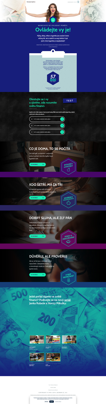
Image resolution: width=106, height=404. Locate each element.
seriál (67, 300)
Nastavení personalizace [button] (53, 390)
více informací (34, 164)
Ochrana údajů (53, 387)
